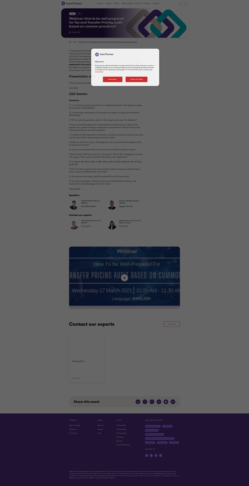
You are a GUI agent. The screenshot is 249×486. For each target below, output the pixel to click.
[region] (125, 67)
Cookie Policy (99, 72)
